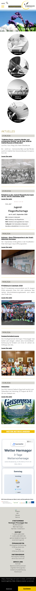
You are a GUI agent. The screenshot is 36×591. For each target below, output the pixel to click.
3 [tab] (26, 29)
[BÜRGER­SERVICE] (18, 67)
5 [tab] (31, 29)
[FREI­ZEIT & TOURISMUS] (18, 89)
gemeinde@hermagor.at (18, 538)
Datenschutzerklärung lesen (11, 583)
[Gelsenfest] (18, 411)
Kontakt (18, 564)
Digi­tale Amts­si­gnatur (18, 568)
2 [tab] (24, 29)
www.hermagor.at (18, 540)
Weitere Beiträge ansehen (18, 431)
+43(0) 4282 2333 (18, 534)
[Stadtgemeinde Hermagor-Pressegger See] (21, 5)
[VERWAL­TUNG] (18, 44)
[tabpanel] (18, 20)
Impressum (18, 572)
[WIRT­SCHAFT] (18, 112)
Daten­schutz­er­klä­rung (18, 570)
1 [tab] (22, 29)
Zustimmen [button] (27, 589)
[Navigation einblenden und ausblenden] (2, 6)
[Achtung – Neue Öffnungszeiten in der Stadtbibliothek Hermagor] (18, 262)
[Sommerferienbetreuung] (18, 363)
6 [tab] (33, 29)
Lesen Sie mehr (6, 156)
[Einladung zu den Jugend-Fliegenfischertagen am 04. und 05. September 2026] (18, 214)
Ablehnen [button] (9, 588)
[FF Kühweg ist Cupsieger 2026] (18, 312)
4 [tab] (29, 29)
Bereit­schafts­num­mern (18, 566)
